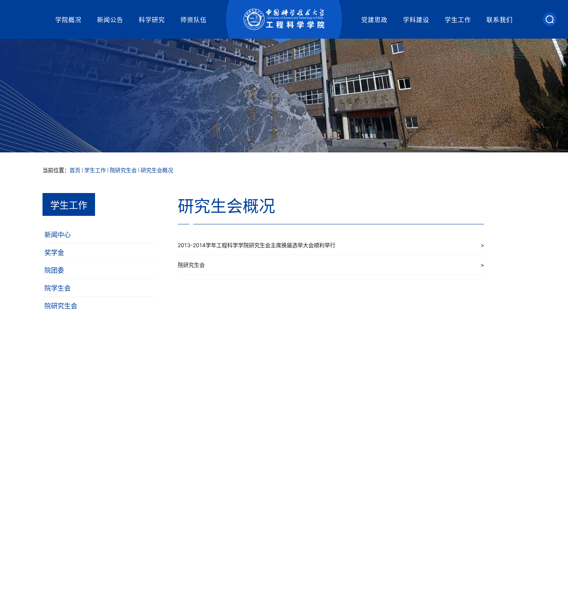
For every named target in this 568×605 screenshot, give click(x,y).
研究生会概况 (157, 170)
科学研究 (152, 20)
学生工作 (458, 20)
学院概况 (68, 20)
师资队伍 (193, 20)
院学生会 (57, 288)
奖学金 (54, 252)
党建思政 (374, 20)
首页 (75, 170)
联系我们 (499, 20)
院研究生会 (123, 170)
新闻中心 (57, 235)
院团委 (54, 270)
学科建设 (416, 20)
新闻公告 (110, 20)
